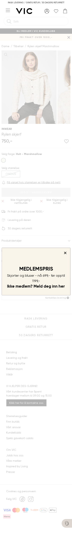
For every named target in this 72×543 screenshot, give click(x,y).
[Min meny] (47, 11)
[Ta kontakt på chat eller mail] (67, 523)
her (62, 286)
